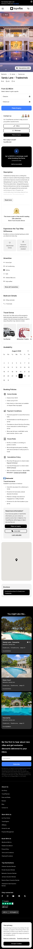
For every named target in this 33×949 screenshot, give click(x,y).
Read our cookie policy (9, 938)
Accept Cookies (16, 943)
